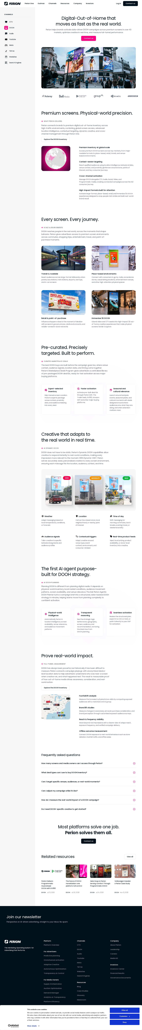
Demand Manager (51, 993)
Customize (123, 1016)
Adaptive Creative (51, 965)
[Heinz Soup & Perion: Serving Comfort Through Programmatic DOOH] (100, 879)
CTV (79, 945)
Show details (32, 1026)
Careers (113, 954)
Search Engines (83, 976)
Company (114, 941)
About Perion (115, 945)
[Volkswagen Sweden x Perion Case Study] (125, 879)
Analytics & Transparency (54, 997)
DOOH (79, 949)
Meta (79, 963)
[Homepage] (12, 941)
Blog (79, 987)
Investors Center (117, 969)
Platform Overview (51, 945)
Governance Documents (120, 978)
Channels (81, 941)
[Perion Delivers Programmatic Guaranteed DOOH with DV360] (52, 879)
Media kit (114, 958)
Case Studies (82, 991)
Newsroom (81, 1000)
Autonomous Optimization (55, 969)
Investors (114, 965)
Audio (79, 954)
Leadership (115, 949)
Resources (81, 982)
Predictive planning (52, 956)
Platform (47, 941)
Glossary (81, 995)
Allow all (125, 1010)
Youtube (80, 958)
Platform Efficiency (51, 1002)
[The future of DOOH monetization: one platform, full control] (76, 879)
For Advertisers (50, 952)
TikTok (80, 967)
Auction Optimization (53, 988)
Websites (81, 971)
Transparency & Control (54, 973)
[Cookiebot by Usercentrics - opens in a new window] (13, 1026)
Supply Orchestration (53, 984)
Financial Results (117, 973)
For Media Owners (51, 980)
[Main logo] (12, 3)
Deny (125, 1022)
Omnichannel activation (54, 960)
